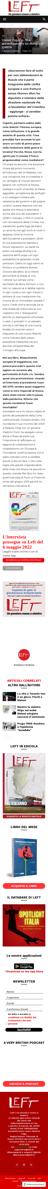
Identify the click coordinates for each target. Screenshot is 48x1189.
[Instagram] (24, 1164)
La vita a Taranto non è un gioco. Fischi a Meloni (31, 697)
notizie (11, 25)
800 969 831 (21, 1147)
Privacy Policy (24, 1160)
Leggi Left (21, 1178)
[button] (4, 19)
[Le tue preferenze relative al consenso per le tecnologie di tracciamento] (34, 1184)
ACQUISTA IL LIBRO (24, 886)
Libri (39, 1178)
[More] (33, 61)
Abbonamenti (10, 1178)
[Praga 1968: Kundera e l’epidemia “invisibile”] (9, 726)
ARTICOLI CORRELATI (24, 680)
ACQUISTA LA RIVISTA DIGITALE (24, 816)
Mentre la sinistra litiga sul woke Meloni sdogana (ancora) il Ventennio (31, 711)
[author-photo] (24, 661)
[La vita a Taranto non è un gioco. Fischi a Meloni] (9, 696)
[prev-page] (4, 737)
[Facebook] (7, 61)
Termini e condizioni (24, 1157)
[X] (15, 61)
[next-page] (8, 737)
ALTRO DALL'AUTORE (24, 685)
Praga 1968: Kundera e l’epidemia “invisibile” (31, 727)
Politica (11, 36)
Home (3, 25)
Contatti (15, 1181)
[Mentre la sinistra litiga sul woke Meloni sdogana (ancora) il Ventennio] (9, 709)
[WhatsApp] (24, 61)
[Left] (24, 8)
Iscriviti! (24, 1030)
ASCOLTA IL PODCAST (24, 1083)
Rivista (18, 36)
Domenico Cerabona (12, 51)
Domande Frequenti (28, 1181)
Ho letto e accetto (22, 1019)
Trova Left (31, 1178)
